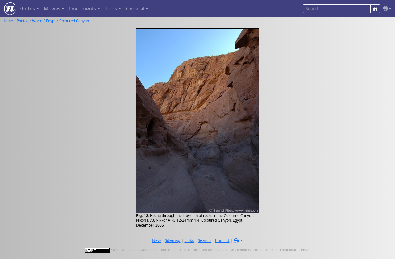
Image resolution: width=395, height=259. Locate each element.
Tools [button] (111, 8)
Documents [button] (82, 8)
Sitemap (172, 240)
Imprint (222, 240)
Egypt (51, 20)
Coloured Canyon (74, 20)
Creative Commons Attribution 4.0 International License (265, 250)
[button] (385, 9)
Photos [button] (27, 8)
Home (7, 20)
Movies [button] (52, 8)
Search (204, 240)
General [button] (135, 8)
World (37, 20)
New (156, 240)
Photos (22, 20)
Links (189, 240)
